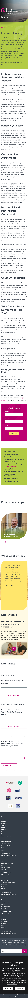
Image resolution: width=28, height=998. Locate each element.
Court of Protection (10, 457)
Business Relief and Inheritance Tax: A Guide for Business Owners (13, 712)
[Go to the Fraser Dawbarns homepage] (14, 11)
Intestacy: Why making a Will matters (13, 682)
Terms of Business (6, 940)
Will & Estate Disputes (11, 481)
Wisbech (3, 919)
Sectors (3, 825)
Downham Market (6, 841)
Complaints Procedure (18, 940)
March (3, 900)
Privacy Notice (6, 944)
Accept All (8, 988)
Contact (3, 834)
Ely (2, 861)
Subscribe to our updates (11, 770)
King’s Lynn (4, 880)
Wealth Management (11, 478)
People (3, 827)
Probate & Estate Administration (9, 475)
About (3, 819)
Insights (3, 829)
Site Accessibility (15, 944)
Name (6, 411)
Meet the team (7, 508)
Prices (3, 831)
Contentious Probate (11, 454)
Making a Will (8, 469)
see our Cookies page (19, 980)
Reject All (20, 988)
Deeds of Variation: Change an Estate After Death (14, 460)
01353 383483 (7, 872)
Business (3, 823)
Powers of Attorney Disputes (13, 471)
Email (6, 418)
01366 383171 (6, 853)
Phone (6, 425)
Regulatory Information (8, 942)
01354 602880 (7, 911)
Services (8, 26)
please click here (12, 984)
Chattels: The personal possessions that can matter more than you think (12, 743)
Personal (3, 821)
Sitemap (23, 944)
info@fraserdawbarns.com (8, 855)
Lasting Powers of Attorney (13, 464)
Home (2, 26)
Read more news (8, 765)
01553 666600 (7, 892)
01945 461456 (7, 931)
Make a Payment (6, 836)
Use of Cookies (20, 942)
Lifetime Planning (10, 466)
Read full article (13, 695)
